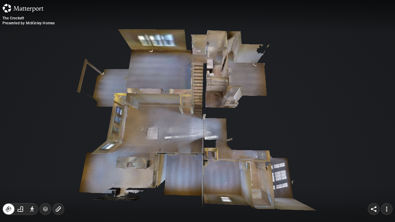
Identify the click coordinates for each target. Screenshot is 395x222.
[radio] (9, 209)
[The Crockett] (197, 111)
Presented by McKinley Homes (28, 23)
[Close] (273, 53)
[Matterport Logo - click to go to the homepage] (23, 8)
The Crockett (13, 18)
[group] (20, 209)
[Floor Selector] (45, 209)
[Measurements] (58, 209)
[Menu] (387, 209)
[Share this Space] (374, 209)
